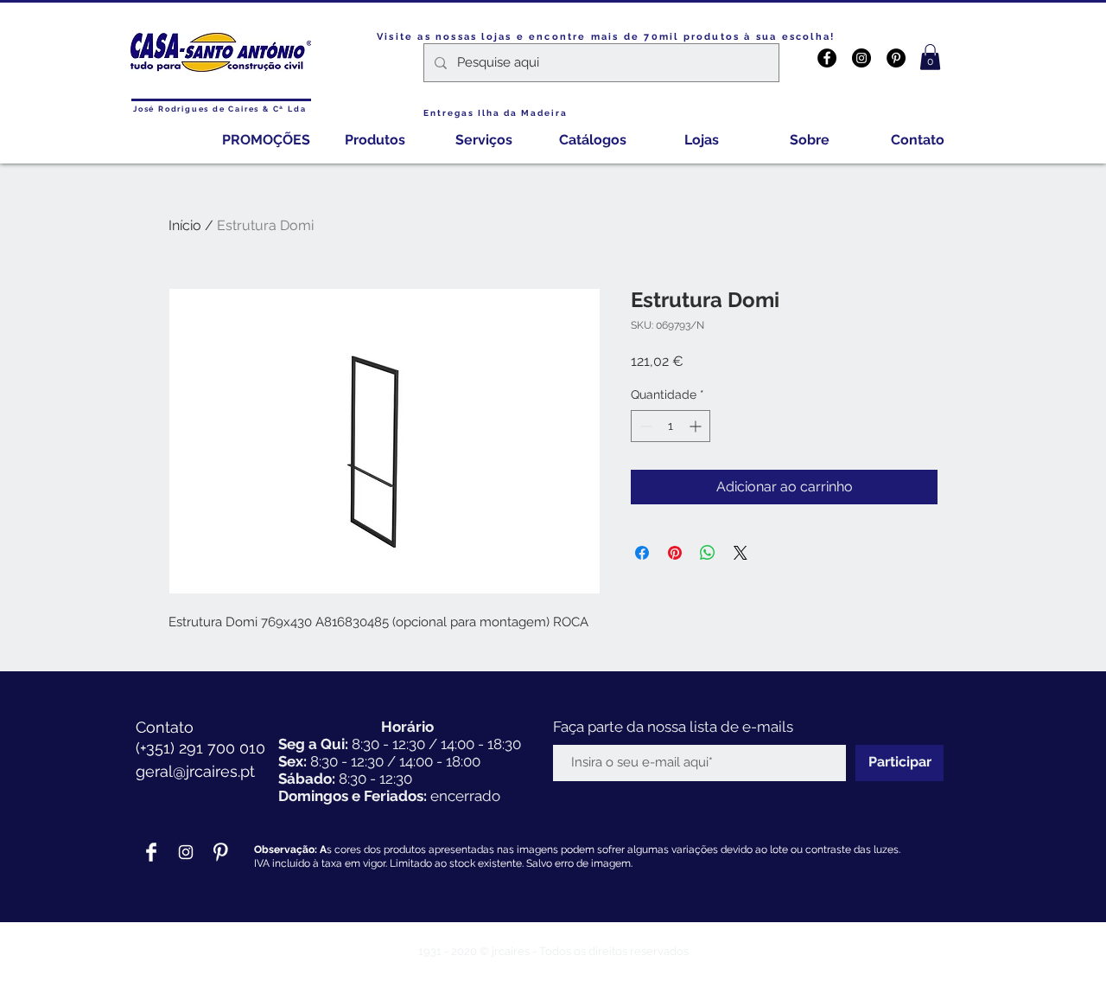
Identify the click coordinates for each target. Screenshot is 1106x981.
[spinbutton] (670, 426)
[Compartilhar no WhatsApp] (707, 552)
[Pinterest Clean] (220, 852)
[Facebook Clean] (151, 852)
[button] (930, 57)
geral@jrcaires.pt (195, 771)
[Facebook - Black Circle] (826, 57)
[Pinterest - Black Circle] (896, 57)
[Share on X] (740, 552)
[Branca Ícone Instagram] (185, 852)
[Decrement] (644, 426)
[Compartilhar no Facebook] (642, 552)
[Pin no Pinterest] (674, 552)
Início (184, 225)
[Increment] (697, 426)
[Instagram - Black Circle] (861, 57)
